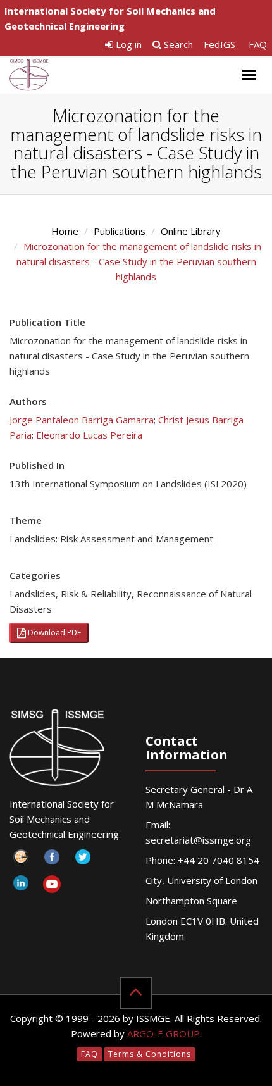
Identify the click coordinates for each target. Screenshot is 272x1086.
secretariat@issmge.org (198, 839)
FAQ (258, 44)
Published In (37, 465)
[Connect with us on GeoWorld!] (20, 860)
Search (177, 44)
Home (64, 231)
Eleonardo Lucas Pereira (89, 434)
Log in (127, 44)
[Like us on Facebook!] (51, 860)
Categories (35, 575)
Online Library (191, 231)
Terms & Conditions (149, 1054)
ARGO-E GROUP (163, 1033)
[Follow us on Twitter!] (82, 860)
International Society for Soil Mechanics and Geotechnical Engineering (110, 18)
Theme (25, 520)
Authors (28, 401)
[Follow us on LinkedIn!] (20, 886)
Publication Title (47, 322)
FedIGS (219, 44)
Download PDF (53, 632)
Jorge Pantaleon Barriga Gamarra (81, 419)
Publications (119, 231)
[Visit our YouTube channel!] (51, 886)
